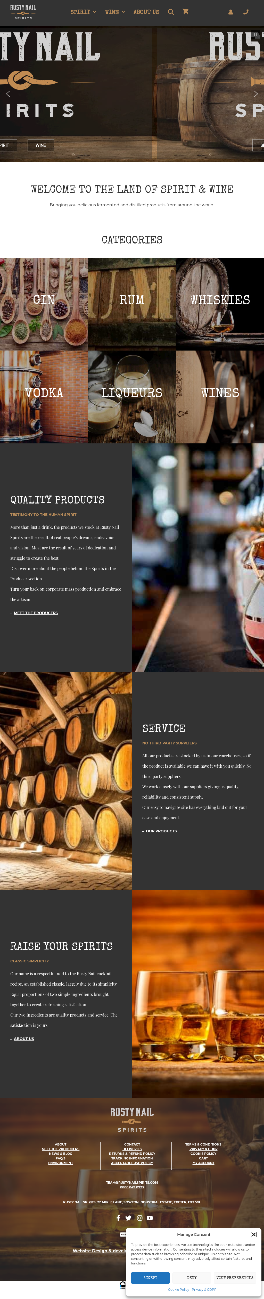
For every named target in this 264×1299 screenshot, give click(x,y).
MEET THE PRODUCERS (36, 613)
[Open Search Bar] (170, 13)
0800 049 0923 (132, 1187)
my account (203, 1163)
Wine (112, 13)
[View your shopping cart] (185, 13)
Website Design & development (107, 1250)
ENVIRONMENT (60, 1163)
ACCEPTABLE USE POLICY (132, 1163)
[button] (253, 1234)
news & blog (60, 1154)
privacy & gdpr (203, 1149)
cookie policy (203, 1154)
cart (203, 1158)
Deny (191, 1278)
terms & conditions (203, 1144)
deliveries (132, 1149)
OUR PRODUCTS (161, 831)
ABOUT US (24, 1038)
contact (132, 1144)
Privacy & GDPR (204, 1290)
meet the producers (60, 1149)
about (60, 1144)
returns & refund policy (132, 1154)
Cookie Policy (178, 1290)
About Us (146, 13)
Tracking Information (132, 1158)
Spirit (80, 13)
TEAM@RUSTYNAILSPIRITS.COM (132, 1182)
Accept (150, 1278)
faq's (60, 1158)
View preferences (235, 1278)
